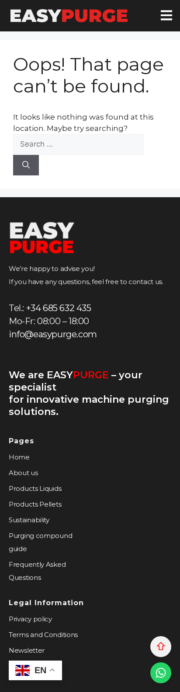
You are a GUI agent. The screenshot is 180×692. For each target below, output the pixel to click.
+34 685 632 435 (58, 308)
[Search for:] (78, 144)
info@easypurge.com (53, 334)
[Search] (26, 165)
